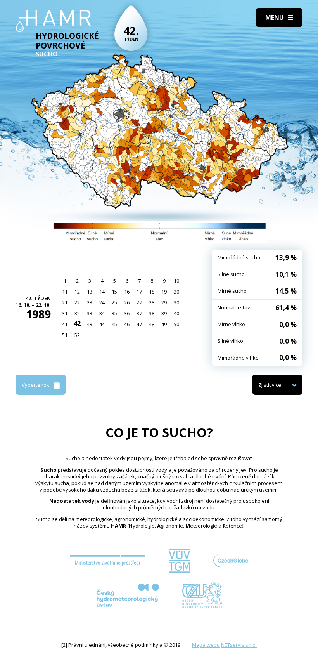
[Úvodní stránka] (53, 21)
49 (164, 324)
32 (77, 313)
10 (176, 280)
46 (127, 324)
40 (176, 313)
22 (77, 302)
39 (164, 313)
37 (139, 313)
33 (89, 313)
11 (64, 291)
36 (127, 313)
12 (77, 291)
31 (64, 313)
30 (176, 302)
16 (127, 291)
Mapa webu (206, 644)
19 (164, 291)
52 (77, 335)
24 (102, 302)
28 (151, 302)
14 (102, 291)
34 (102, 313)
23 (89, 302)
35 (114, 313)
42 (77, 323)
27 (139, 302)
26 (127, 302)
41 (64, 324)
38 (151, 313)
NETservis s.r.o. (239, 644)
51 (64, 335)
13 (89, 291)
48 (151, 324)
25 (114, 302)
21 (64, 302)
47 (139, 324)
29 (164, 302)
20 (176, 291)
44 (102, 324)
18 (151, 291)
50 (176, 324)
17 (139, 291)
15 (114, 291)
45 (114, 324)
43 (89, 324)
